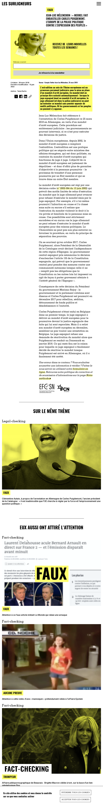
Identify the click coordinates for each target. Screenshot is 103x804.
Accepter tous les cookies (75, 800)
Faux (50, 10)
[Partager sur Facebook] (21, 97)
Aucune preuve (12, 693)
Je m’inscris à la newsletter (51, 73)
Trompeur (9, 777)
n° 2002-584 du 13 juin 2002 (72, 188)
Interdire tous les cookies (75, 792)
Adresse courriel (19, 62)
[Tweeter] (16, 97)
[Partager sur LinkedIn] (25, 97)
